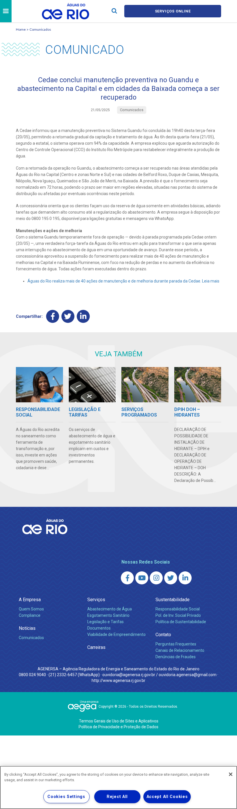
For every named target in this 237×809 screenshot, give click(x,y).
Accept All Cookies (167, 796)
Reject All (117, 796)
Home (21, 29)
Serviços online (173, 11)
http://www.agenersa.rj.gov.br (118, 680)
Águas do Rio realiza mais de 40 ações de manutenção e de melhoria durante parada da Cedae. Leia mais (123, 281)
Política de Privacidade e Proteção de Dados (118, 726)
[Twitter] (68, 316)
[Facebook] (52, 316)
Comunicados (40, 29)
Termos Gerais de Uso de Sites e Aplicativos (118, 721)
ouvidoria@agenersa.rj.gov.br (128, 674)
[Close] (230, 774)
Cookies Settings (66, 796)
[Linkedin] (83, 316)
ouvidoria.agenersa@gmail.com (187, 674)
